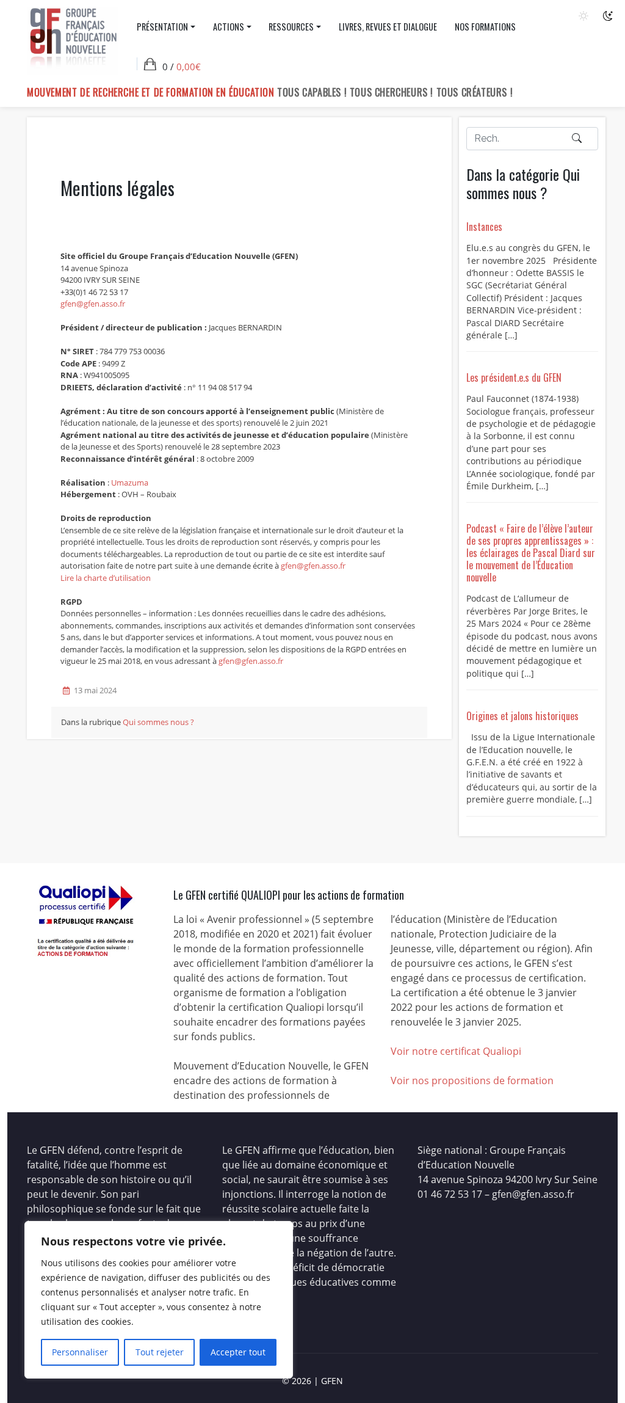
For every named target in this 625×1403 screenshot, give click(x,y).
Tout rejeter (159, 1352)
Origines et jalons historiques (522, 716)
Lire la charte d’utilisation (105, 577)
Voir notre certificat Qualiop (455, 1051)
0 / (181, 66)
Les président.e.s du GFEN (514, 377)
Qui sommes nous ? (158, 721)
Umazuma (129, 482)
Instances (484, 226)
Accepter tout (238, 1352)
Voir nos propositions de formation (472, 1080)
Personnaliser (80, 1352)
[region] (158, 1300)
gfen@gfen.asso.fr (92, 303)
